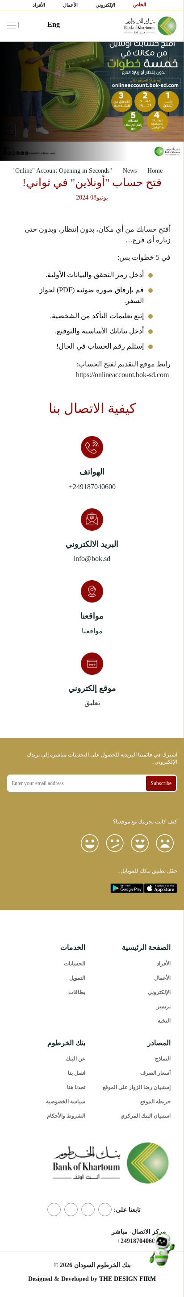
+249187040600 (92, 487)
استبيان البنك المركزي (146, 1115)
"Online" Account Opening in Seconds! (62, 170)
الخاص (140, 4)
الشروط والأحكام (66, 1115)
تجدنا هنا (76, 1087)
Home (155, 170)
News (130, 170)
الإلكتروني (105, 5)
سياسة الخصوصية (65, 1101)
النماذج (163, 1058)
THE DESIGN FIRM (127, 1279)
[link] (150, 25)
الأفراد (39, 5)
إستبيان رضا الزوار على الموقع (137, 1087)
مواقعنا (92, 631)
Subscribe (161, 783)
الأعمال (70, 5)
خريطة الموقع (155, 1101)
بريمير (164, 1006)
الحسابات (74, 963)
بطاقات (76, 992)
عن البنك (75, 1058)
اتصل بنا (76, 1073)
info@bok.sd (92, 558)
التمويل (77, 978)
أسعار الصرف (155, 1073)
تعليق (92, 703)
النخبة (164, 1020)
